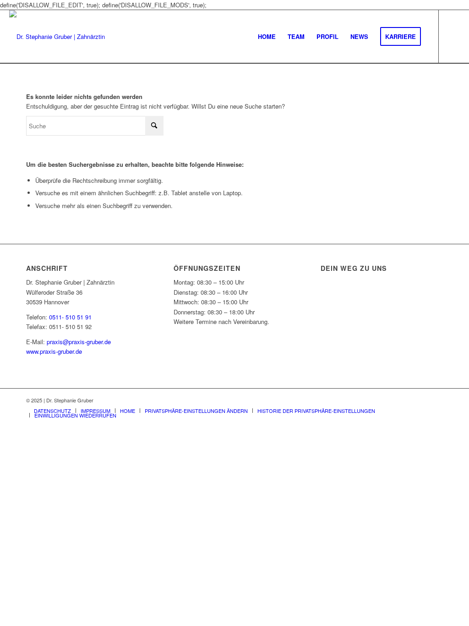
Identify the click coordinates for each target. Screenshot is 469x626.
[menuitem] (267, 36)
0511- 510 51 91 (70, 317)
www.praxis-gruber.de (54, 351)
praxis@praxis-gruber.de (79, 341)
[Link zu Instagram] (453, 36)
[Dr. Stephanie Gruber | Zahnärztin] (57, 36)
